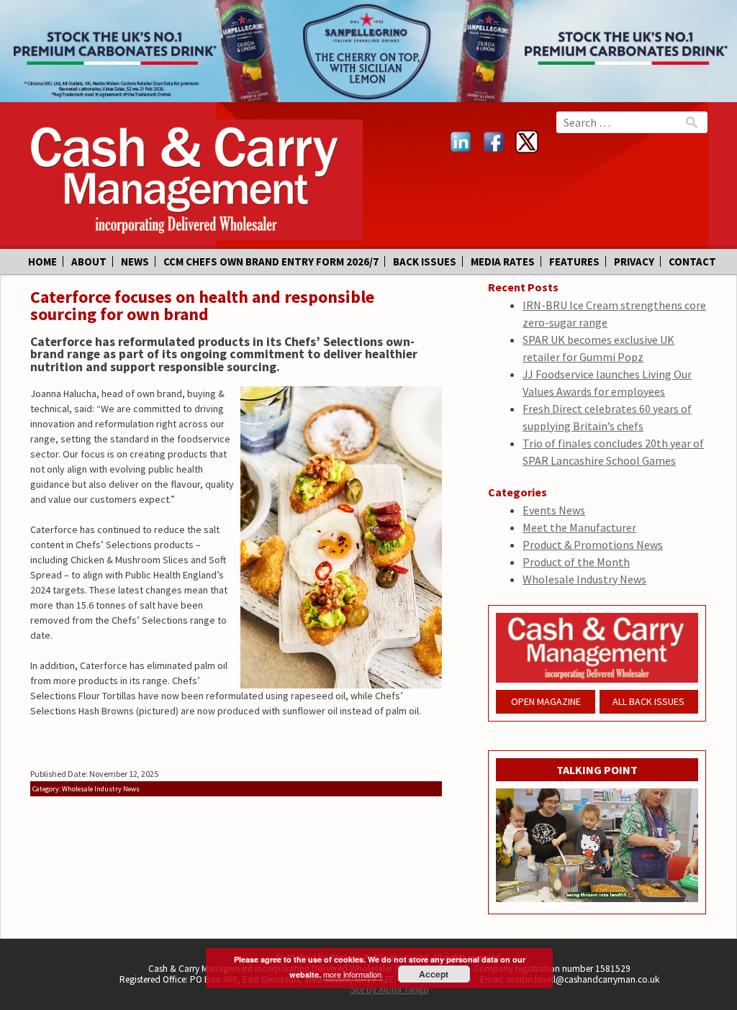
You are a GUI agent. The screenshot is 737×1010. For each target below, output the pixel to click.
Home (42, 261)
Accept (433, 974)
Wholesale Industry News (584, 579)
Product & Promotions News (593, 544)
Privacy (634, 261)
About (89, 261)
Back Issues (424, 261)
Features (574, 261)
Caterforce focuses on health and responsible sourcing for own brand (202, 305)
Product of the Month (576, 562)
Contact (692, 261)
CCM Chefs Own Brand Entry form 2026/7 (271, 261)
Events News (554, 510)
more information (352, 974)
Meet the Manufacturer (579, 527)
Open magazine (546, 701)
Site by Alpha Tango (390, 989)
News (135, 261)
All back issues (648, 701)
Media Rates (503, 261)
